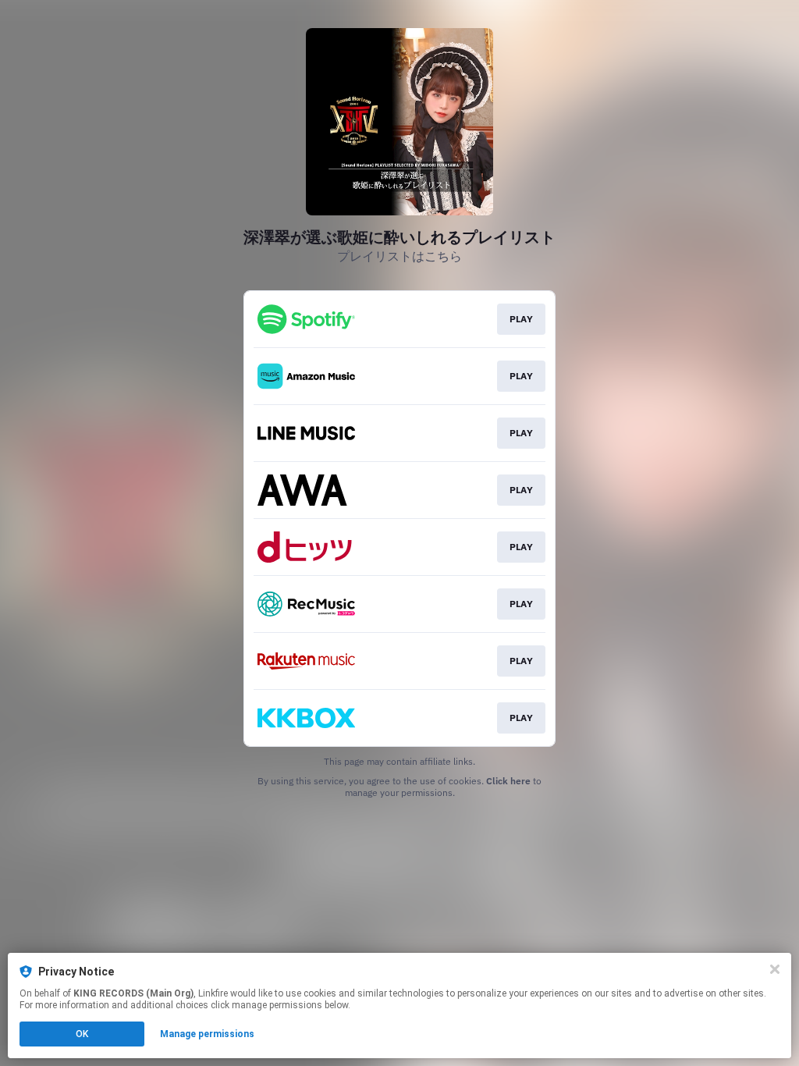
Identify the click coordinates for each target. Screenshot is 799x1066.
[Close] (774, 969)
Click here (508, 781)
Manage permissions (207, 1034)
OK (82, 1034)
